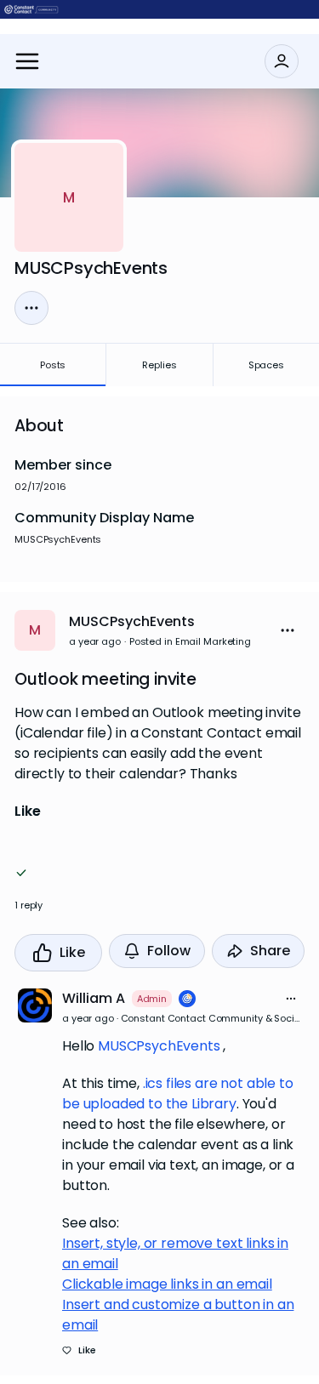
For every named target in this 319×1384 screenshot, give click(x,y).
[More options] (291, 998)
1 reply (28, 905)
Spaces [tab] (266, 365)
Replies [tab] (159, 365)
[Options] (31, 308)
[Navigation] (27, 61)
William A (93, 998)
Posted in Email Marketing (190, 641)
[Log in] (282, 61)
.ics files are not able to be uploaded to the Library (177, 1093)
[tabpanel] (159, 885)
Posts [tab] (53, 365)
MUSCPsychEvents (132, 621)
